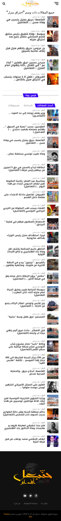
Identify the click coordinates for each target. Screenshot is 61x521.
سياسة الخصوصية (30, 503)
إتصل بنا (44, 503)
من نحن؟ (17, 503)
